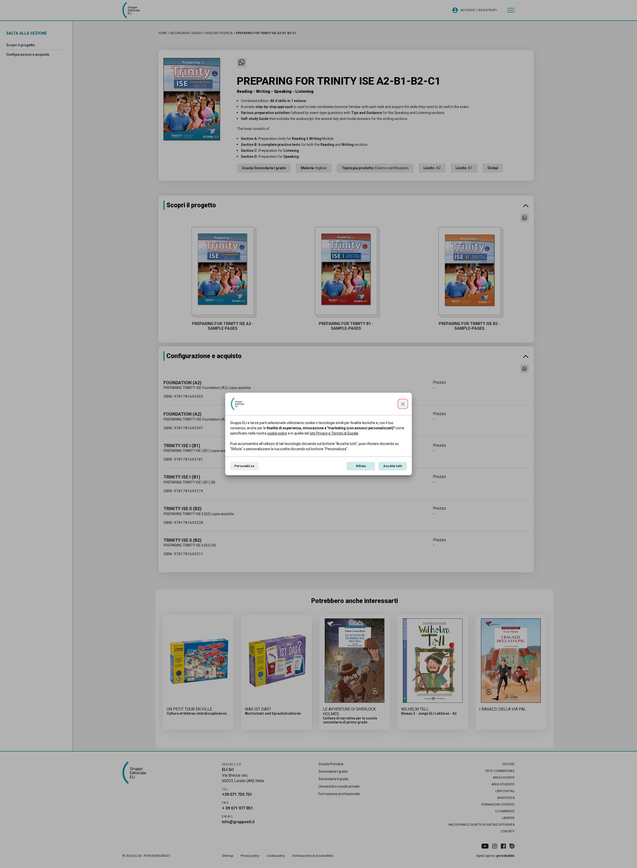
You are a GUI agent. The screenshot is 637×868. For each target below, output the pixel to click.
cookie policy (277, 433)
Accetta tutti (392, 466)
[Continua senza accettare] (403, 404)
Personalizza (244, 466)
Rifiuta (361, 466)
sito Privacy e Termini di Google (334, 433)
